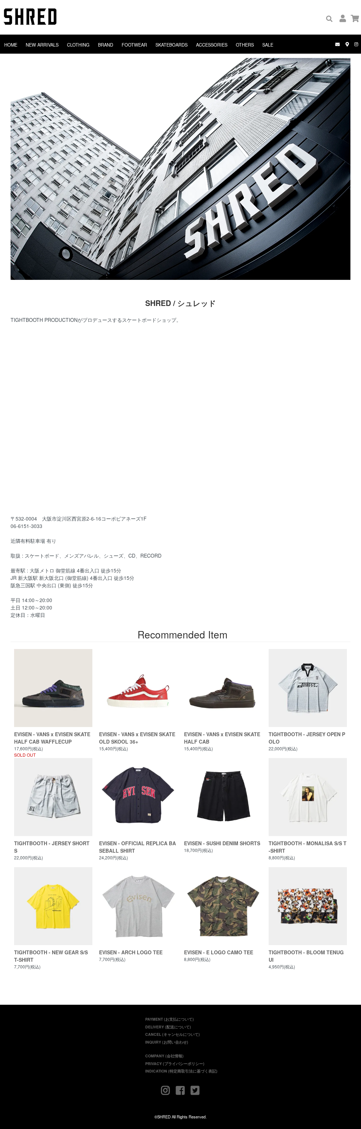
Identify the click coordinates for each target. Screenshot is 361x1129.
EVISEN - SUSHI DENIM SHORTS (222, 843)
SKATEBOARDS (171, 45)
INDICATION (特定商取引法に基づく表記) (181, 1071)
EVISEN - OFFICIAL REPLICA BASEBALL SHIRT (137, 847)
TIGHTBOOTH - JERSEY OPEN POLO (307, 738)
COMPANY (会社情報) (164, 1055)
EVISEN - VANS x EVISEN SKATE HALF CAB (222, 738)
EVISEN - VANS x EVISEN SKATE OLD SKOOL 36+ (137, 738)
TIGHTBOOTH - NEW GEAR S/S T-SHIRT (51, 956)
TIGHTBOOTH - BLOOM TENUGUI (306, 956)
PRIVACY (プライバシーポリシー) (174, 1063)
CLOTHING (78, 45)
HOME (10, 45)
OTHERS (245, 45)
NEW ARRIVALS (42, 45)
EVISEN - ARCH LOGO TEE (131, 952)
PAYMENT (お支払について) (169, 1019)
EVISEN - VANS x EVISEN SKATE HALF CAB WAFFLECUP (52, 738)
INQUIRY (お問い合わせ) (166, 1042)
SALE (267, 45)
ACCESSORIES (211, 45)
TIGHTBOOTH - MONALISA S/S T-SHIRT (308, 847)
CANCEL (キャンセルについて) (172, 1034)
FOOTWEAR (134, 45)
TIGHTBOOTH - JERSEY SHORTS (52, 847)
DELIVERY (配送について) (168, 1026)
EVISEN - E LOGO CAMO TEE (218, 952)
